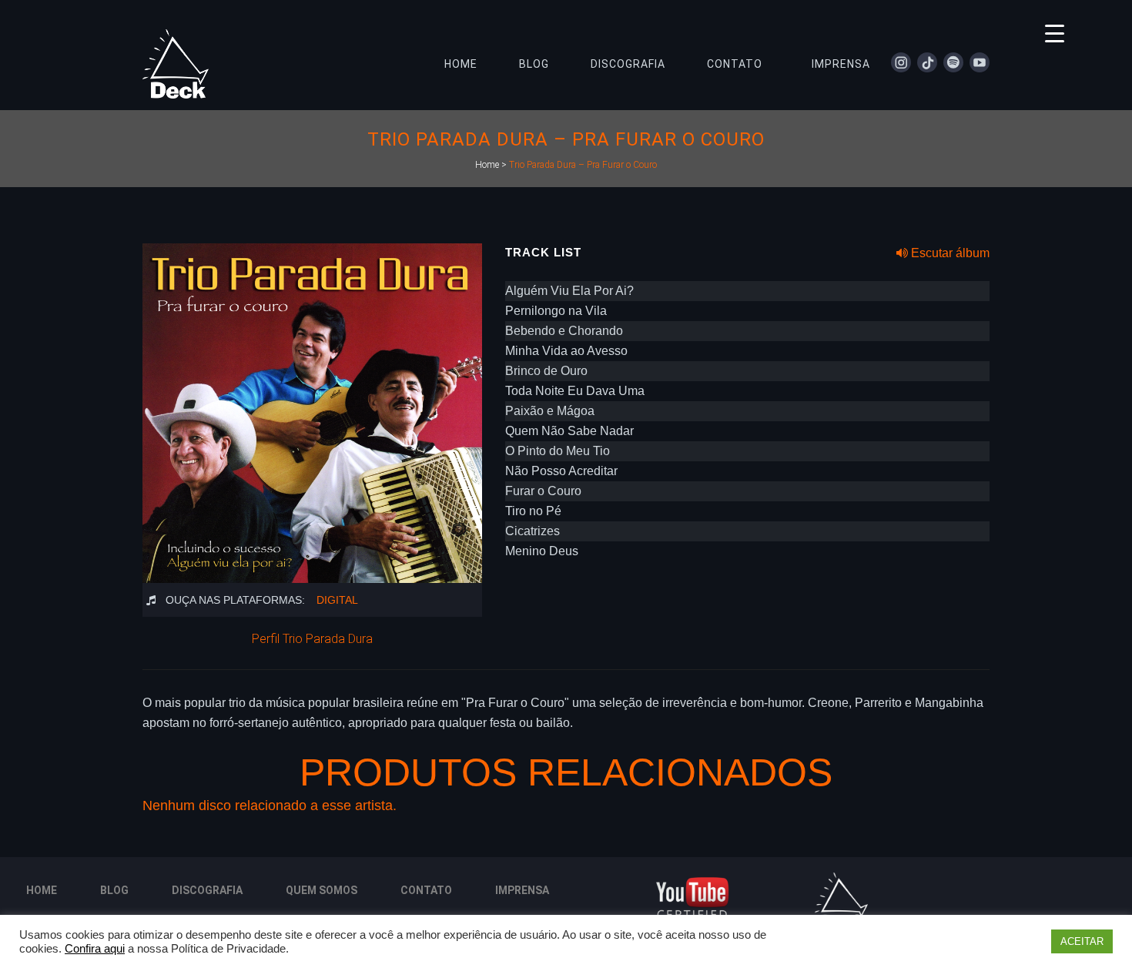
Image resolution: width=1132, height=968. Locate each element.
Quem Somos (321, 890)
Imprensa (522, 890)
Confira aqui (95, 949)
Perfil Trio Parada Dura (312, 638)
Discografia (207, 890)
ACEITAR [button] (1082, 941)
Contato (426, 890)
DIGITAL (337, 600)
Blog (114, 890)
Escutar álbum (949, 253)
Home (487, 164)
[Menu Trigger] (1054, 33)
